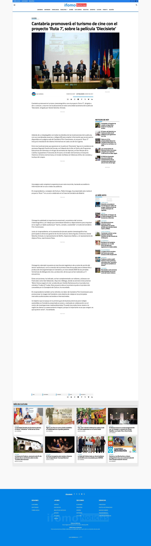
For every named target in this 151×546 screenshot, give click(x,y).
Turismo (59, 394)
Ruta (71, 394)
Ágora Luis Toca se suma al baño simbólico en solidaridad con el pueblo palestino (59, 428)
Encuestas (57, 507)
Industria (31, 1)
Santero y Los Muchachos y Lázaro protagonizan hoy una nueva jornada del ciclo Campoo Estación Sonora (121, 458)
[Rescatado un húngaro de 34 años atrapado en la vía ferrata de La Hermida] (97, 215)
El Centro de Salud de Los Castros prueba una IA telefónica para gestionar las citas (108, 133)
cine (34, 394)
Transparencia (103, 513)
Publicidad (102, 504)
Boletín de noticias (60, 510)
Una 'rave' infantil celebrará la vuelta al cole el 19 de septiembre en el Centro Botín (91, 428)
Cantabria (45, 394)
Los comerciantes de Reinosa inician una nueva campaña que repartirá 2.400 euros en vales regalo (109, 151)
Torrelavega (16, 1)
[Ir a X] (132, 1)
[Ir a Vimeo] (135, 1)
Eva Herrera (39, 94)
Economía (79, 504)
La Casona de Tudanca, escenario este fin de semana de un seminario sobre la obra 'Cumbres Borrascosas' (28, 458)
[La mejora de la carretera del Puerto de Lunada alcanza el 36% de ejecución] (97, 251)
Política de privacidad (105, 507)
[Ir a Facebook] (130, 1)
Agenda (56, 504)
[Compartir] (74, 99)
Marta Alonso (81, 431)
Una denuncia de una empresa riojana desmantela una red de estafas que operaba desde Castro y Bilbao (109, 225)
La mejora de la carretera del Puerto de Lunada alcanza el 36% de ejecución (109, 253)
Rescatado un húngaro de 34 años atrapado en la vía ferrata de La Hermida (108, 216)
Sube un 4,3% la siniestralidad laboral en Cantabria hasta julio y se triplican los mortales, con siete (108, 142)
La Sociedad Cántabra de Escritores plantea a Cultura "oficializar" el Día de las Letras (28, 428)
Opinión (56, 513)
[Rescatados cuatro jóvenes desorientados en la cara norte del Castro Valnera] (97, 270)
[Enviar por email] (67, 99)
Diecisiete (83, 394)
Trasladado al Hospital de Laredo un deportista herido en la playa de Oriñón (108, 125)
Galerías (56, 515)
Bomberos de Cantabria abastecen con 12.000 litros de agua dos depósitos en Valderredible (109, 244)
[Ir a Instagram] (133, 1)
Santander (25, 1)
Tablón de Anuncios (105, 515)
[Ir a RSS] (137, 1)
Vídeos (56, 518)
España (78, 510)
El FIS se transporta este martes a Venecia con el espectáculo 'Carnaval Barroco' (59, 457)
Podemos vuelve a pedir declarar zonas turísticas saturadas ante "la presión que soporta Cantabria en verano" (108, 262)
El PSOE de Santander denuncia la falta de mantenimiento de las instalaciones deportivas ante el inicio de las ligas (108, 159)
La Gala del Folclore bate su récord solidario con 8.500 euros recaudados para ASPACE (91, 457)
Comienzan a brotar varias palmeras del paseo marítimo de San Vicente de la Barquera (109, 235)
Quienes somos (103, 510)
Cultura (34, 18)
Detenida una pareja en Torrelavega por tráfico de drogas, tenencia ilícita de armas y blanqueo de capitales (108, 207)
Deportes (79, 513)
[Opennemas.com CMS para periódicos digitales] (75, 537)
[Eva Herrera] (34, 94)
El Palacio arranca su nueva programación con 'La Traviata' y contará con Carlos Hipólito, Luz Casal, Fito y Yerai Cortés (122, 429)
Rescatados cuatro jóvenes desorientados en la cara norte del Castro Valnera (109, 271)
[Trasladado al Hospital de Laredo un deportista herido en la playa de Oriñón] (97, 125)
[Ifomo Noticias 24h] (75, 5)
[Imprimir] (71, 99)
